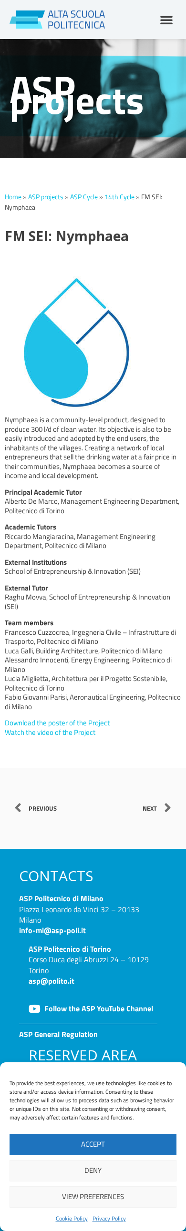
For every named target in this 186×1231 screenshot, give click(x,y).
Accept (93, 1144)
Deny (93, 1170)
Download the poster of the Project (57, 722)
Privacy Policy (109, 1218)
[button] (166, 20)
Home (13, 197)
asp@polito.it (51, 981)
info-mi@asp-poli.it (52, 930)
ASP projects (45, 197)
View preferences (93, 1196)
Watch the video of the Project (50, 732)
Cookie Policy (72, 1218)
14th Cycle (119, 197)
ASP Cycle (84, 197)
